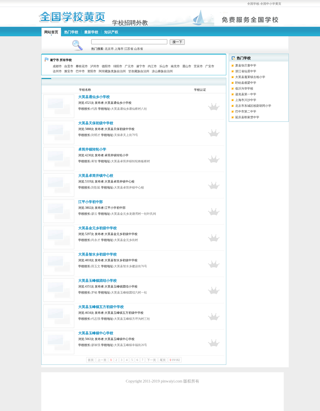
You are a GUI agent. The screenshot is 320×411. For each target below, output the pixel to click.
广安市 (209, 66)
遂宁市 (140, 66)
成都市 (57, 66)
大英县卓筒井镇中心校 (95, 176)
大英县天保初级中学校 (95, 123)
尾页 (163, 360)
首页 (91, 360)
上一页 (102, 360)
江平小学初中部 (90, 202)
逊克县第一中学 (245, 94)
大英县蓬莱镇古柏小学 (250, 77)
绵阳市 (117, 66)
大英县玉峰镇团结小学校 (97, 280)
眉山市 (186, 66)
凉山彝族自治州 (162, 71)
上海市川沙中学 (245, 100)
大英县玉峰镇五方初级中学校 (101, 307)
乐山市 (163, 66)
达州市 (57, 71)
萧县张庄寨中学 (245, 65)
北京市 (109, 48)
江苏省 (128, 48)
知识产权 (111, 32)
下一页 (151, 360)
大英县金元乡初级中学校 (97, 228)
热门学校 (71, 32)
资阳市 (91, 71)
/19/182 (175, 360)
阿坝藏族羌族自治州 (112, 71)
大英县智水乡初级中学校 (97, 254)
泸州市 (94, 66)
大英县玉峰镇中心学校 (95, 333)
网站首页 (51, 32)
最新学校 (91, 32)
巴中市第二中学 (245, 111)
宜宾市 (198, 66)
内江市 (152, 66)
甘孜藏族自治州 (138, 71)
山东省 (138, 48)
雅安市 (68, 71)
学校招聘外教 (130, 23)
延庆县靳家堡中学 (247, 117)
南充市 (175, 66)
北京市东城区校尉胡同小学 (253, 106)
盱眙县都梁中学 (245, 82)
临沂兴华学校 (252, 88)
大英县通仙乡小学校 (94, 97)
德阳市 (106, 66)
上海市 (119, 48)
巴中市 (80, 71)
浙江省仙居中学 (245, 71)
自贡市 (68, 66)
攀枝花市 (82, 66)
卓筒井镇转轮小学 (92, 149)
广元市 (129, 66)
